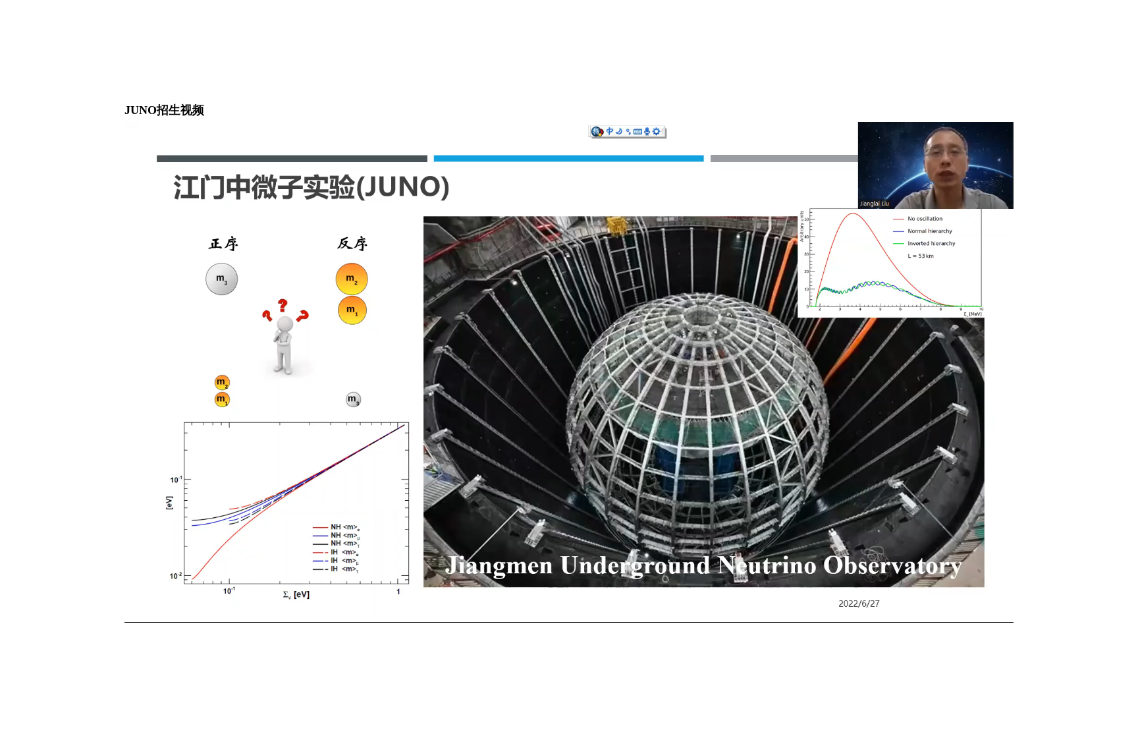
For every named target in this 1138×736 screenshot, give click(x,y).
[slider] (541, 612)
